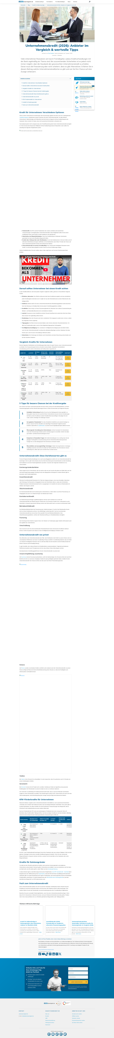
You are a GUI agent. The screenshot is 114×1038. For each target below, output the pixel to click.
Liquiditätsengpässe (24, 117)
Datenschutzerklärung (72, 988)
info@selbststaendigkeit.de (28, 1016)
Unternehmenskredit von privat (31, 96)
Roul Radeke (51, 53)
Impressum (47, 1024)
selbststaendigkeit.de (23, 1013)
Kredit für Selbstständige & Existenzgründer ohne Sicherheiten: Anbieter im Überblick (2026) (31, 920)
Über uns (47, 1013)
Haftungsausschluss (49, 1022)
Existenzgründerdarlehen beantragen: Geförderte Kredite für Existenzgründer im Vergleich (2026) (83, 920)
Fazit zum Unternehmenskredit (31, 105)
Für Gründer (49, 1)
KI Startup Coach (83, 82)
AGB (46, 1018)
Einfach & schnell (83, 103)
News (69, 1)
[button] (86, 969)
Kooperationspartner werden (78, 1020)
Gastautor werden (76, 1018)
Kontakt (47, 1016)
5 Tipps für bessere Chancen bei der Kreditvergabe (36, 91)
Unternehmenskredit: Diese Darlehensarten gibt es (36, 94)
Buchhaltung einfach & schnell (86, 96)
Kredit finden (83, 101)
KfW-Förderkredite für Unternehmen (32, 99)
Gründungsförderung (52, 869)
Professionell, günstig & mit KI (86, 107)
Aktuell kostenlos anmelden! (85, 83)
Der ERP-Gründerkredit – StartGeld (60, 871)
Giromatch (23, 787)
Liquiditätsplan (41, 425)
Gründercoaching (39, 1)
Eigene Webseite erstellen (85, 106)
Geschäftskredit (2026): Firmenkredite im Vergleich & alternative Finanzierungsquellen (57, 920)
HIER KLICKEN (68, 358)
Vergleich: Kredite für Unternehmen (32, 88)
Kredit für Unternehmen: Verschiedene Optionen (35, 83)
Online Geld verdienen (85, 91)
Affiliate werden (75, 1016)
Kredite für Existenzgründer (30, 102)
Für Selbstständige (59, 1)
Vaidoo (22, 779)
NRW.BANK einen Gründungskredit (54, 877)
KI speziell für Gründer (84, 88)
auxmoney (23, 557)
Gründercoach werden (77, 1013)
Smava (23, 668)
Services (75, 1)
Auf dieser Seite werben (77, 1022)
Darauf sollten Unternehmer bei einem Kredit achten (36, 85)
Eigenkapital (41, 873)
